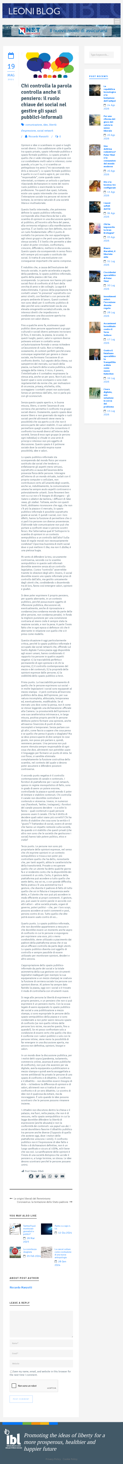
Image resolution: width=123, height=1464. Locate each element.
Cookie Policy (70, 1459)
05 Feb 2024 (34, 1256)
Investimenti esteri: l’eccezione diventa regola (110, 302)
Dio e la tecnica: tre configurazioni (111, 185)
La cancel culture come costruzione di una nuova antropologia (63, 1253)
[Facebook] (31, 1176)
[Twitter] (37, 1176)
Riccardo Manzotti (39, 136)
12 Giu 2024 (65, 1232)
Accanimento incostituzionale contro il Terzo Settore (112, 329)
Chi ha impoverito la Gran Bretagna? (109, 228)
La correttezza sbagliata (30, 1250)
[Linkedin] (43, 1176)
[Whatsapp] (50, 1176)
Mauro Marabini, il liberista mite (109, 252)
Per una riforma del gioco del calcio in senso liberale (109, 123)
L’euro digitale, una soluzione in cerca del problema (109, 398)
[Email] (62, 1176)
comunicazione (33, 124)
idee (45, 124)
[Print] (56, 1176)
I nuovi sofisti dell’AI (107, 206)
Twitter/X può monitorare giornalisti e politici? (29, 1230)
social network (45, 130)
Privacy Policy (53, 1459)
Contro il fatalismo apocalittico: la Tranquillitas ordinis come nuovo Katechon (110, 362)
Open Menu (117, 21)
